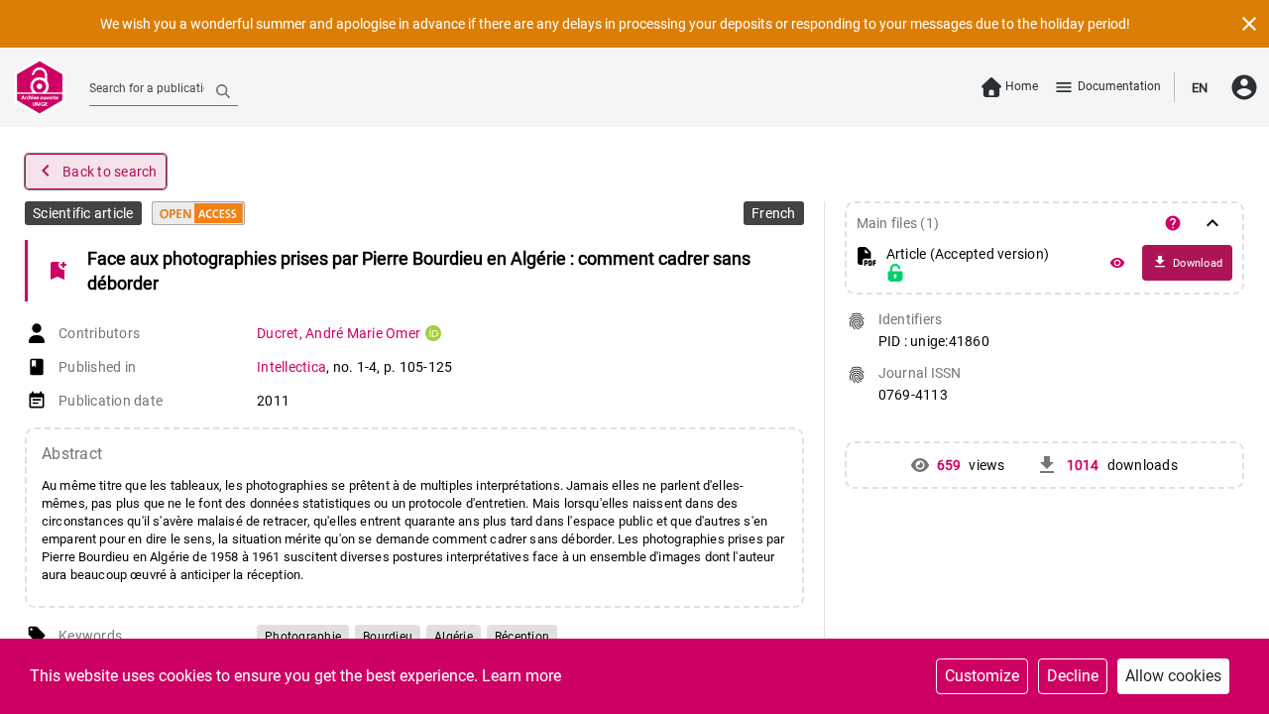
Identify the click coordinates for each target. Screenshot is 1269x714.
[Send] (223, 90)
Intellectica (291, 367)
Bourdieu (387, 637)
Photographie (303, 637)
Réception (522, 637)
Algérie (453, 637)
